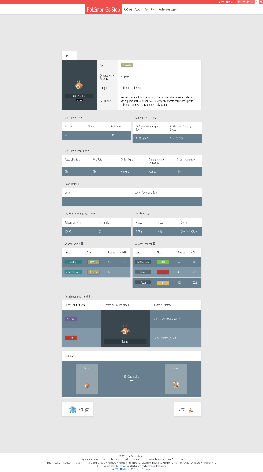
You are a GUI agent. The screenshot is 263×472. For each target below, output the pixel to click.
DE (244, 2)
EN (239, 2)
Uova (153, 9)
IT (256, 2)
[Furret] (176, 389)
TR (261, 2)
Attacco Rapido (73, 272)
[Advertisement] (131, 32)
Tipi (146, 9)
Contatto (136, 469)
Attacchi (138, 9)
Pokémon (128, 9)
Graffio (73, 262)
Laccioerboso (143, 262)
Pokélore (125, 469)
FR (252, 2)
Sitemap (147, 469)
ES (248, 2)
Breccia (143, 272)
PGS (116, 469)
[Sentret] (87, 389)
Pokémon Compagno (167, 9)
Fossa (143, 282)
